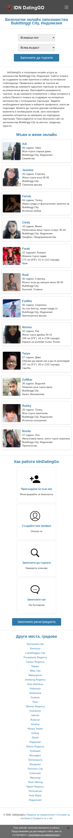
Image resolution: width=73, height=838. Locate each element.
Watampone (35, 675)
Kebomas (35, 688)
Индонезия (35, 799)
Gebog (35, 733)
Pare (35, 701)
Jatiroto (35, 715)
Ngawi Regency (35, 786)
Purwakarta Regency (35, 657)
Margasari (35, 764)
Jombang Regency (35, 679)
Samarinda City (35, 644)
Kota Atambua (35, 684)
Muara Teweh (35, 728)
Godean (35, 697)
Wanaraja (35, 777)
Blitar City (35, 670)
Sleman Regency (35, 706)
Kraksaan (35, 750)
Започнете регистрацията (36, 622)
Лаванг (35, 666)
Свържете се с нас (42, 818)
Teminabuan (35, 791)
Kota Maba (35, 795)
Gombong (35, 710)
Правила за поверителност (41, 814)
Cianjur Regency (35, 661)
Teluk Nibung (35, 782)
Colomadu (35, 773)
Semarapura (35, 759)
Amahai (35, 724)
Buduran (35, 719)
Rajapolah (35, 742)
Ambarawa (35, 693)
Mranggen (35, 755)
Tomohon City (35, 768)
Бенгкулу (35, 648)
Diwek (35, 737)
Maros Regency (35, 746)
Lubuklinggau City (35, 652)
